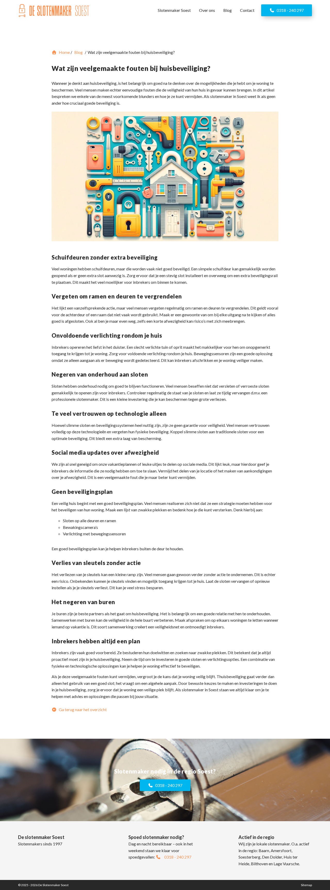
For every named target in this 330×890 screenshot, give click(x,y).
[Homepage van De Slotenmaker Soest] (54, 11)
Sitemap (306, 885)
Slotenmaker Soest (174, 10)
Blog (227, 10)
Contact (247, 10)
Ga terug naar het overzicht (82, 709)
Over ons (207, 10)
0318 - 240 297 (290, 10)
